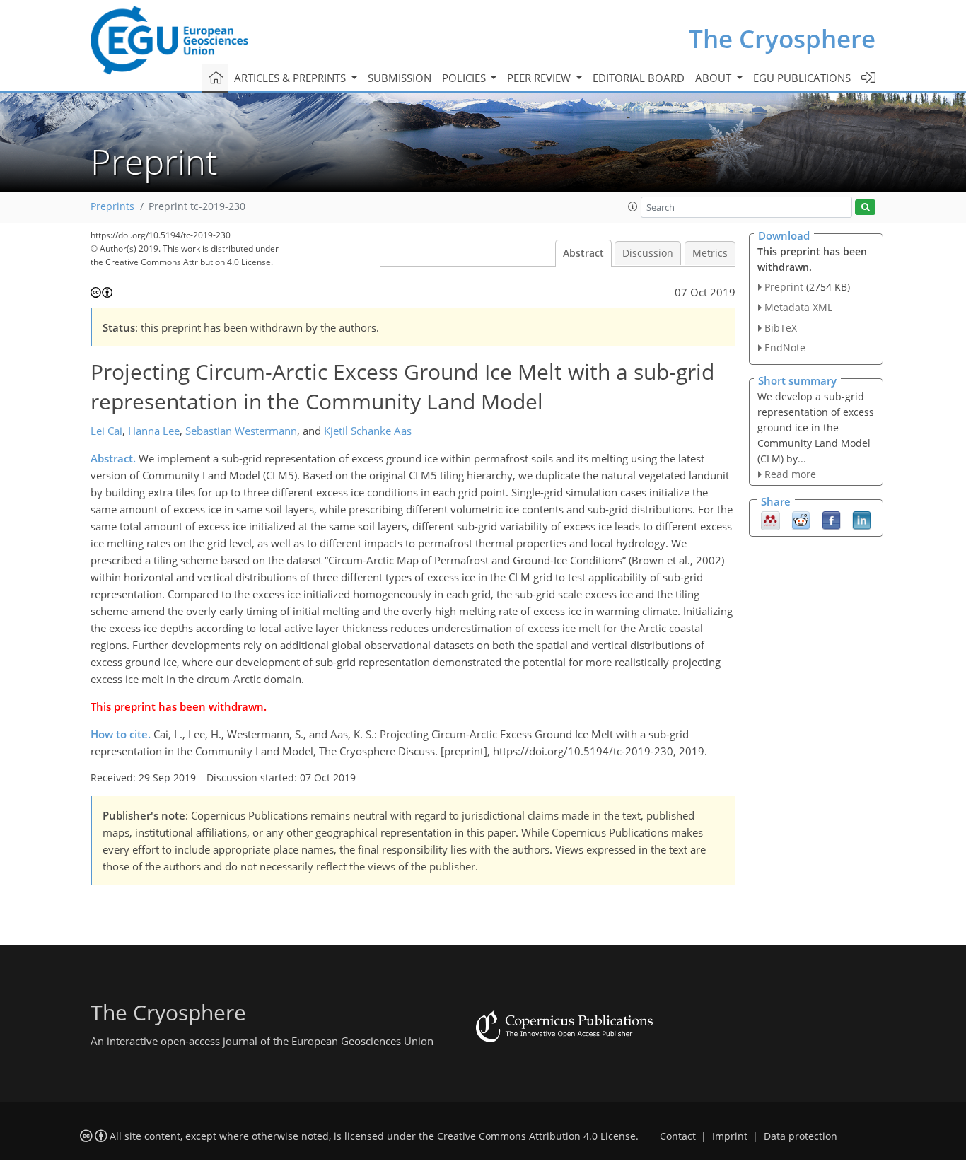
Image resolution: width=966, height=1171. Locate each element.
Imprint (729, 1136)
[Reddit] (800, 520)
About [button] (714, 78)
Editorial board (639, 78)
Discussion (647, 253)
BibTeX (780, 327)
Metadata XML (798, 307)
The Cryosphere (782, 38)
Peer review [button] (540, 78)
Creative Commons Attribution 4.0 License (536, 1136)
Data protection (800, 1136)
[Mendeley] (770, 520)
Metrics (710, 253)
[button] (633, 206)
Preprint (783, 286)
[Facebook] (831, 520)
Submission (399, 78)
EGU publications (802, 78)
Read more (790, 474)
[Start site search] (865, 207)
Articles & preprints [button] (291, 78)
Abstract (583, 253)
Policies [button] (465, 78)
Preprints (112, 206)
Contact (678, 1136)
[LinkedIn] (861, 520)
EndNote (784, 347)
